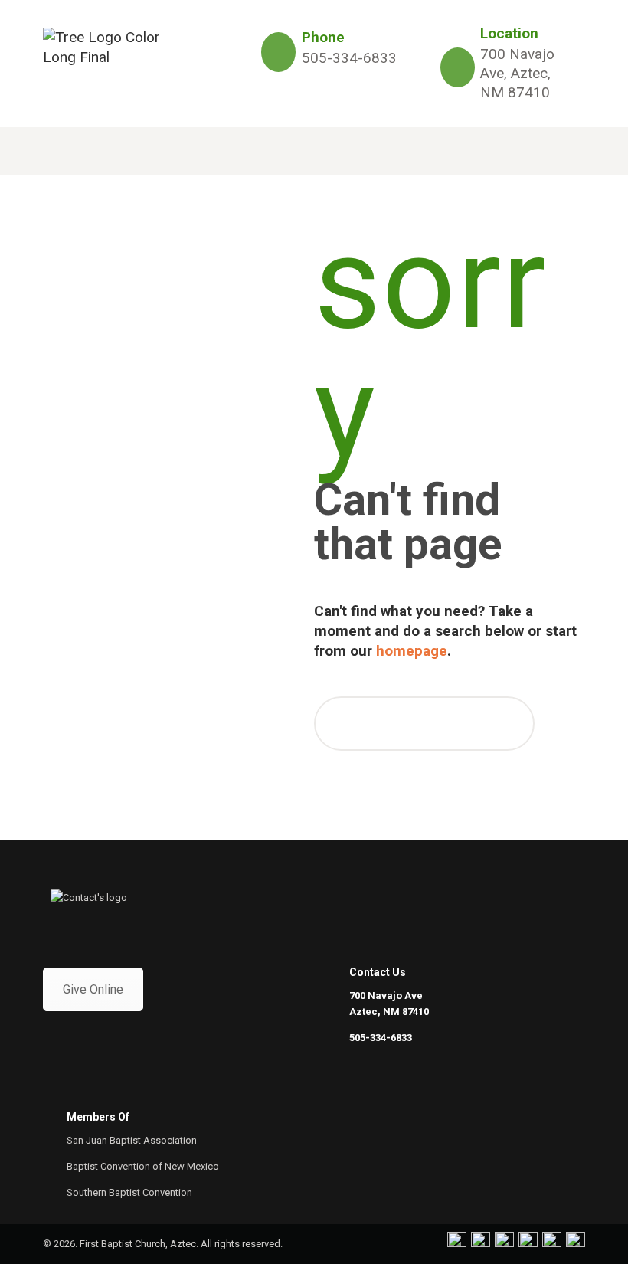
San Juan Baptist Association (132, 1140)
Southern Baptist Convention (129, 1192)
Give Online (93, 989)
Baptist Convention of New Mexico (143, 1166)
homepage (411, 651)
